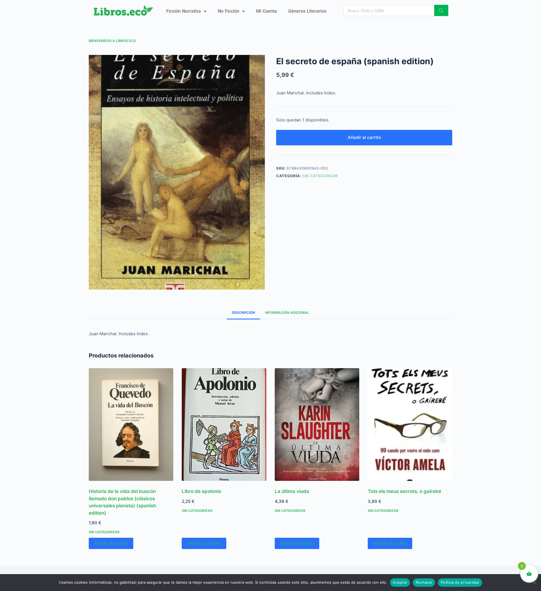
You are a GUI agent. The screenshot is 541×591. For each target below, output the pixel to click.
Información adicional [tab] (287, 312)
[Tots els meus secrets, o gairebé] (410, 424)
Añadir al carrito (364, 137)
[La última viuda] (317, 424)
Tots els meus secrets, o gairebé (404, 491)
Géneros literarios (307, 11)
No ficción (228, 11)
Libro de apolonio (201, 491)
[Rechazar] (534, 582)
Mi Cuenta (266, 11)
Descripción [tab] (243, 312)
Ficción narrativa (183, 11)
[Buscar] (441, 10)
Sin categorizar (320, 176)
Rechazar (424, 582)
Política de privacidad (460, 582)
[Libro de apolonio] (224, 424)
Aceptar (400, 582)
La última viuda (292, 491)
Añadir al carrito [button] (111, 543)
